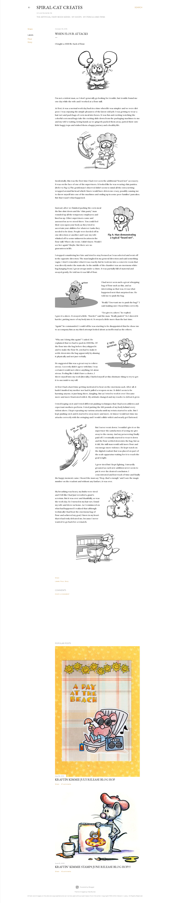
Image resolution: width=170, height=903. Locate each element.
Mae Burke (91, 892)
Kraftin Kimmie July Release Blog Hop (85, 779)
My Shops (77, 17)
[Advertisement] (97, 618)
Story (30, 42)
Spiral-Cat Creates (60, 7)
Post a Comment (62, 594)
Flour (30, 39)
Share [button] (30, 29)
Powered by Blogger (87, 887)
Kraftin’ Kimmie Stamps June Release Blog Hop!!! (93, 867)
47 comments (66, 784)
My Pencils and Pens (94, 17)
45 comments (66, 871)
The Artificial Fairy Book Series (53, 17)
